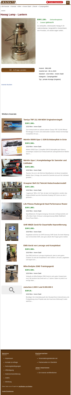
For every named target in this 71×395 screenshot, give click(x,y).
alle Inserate (5, 6)
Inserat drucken (6, 85)
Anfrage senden (19, 70)
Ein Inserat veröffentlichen (48, 373)
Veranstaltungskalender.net (48, 358)
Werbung (8, 382)
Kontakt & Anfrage (11, 362)
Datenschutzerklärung (12, 374)
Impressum (9, 358)
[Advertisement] (35, 100)
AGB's (7, 378)
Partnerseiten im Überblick (48, 362)
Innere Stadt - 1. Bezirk (30, 6)
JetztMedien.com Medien (25, 386)
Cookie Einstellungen (8, 391)
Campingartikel (44, 6)
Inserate (13, 6)
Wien (19, 6)
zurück (3, 10)
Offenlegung (9, 370)
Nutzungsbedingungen (13, 366)
